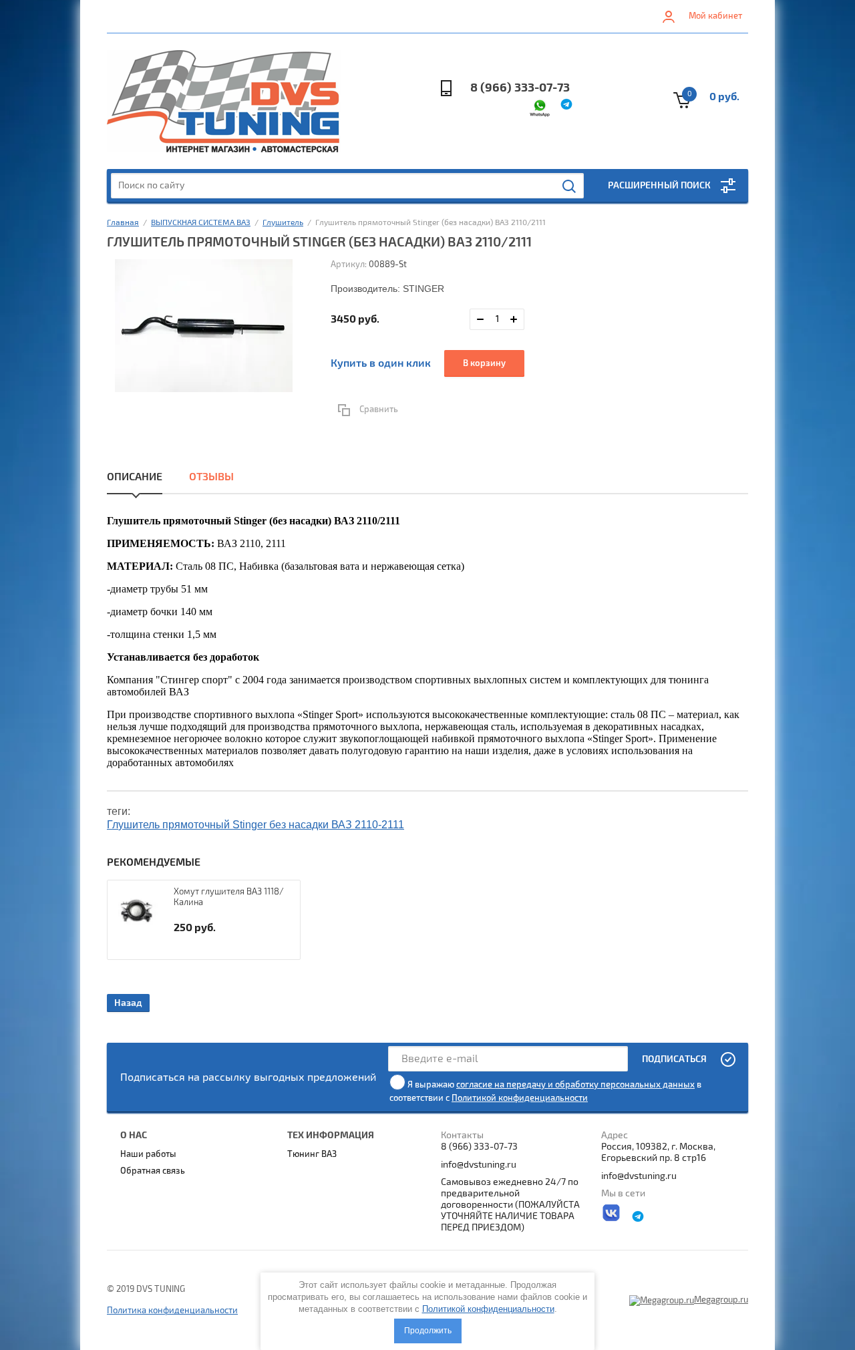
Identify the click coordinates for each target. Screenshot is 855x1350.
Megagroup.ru (721, 1300)
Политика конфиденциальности (172, 1310)
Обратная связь (152, 1171)
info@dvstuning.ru (478, 1164)
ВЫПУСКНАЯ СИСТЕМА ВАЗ (200, 223)
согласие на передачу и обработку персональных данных (575, 1084)
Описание (134, 477)
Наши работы (148, 1154)
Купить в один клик (381, 363)
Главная (123, 223)
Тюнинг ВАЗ (312, 1154)
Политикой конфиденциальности (520, 1098)
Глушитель (283, 223)
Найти (569, 186)
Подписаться (674, 1059)
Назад (128, 1003)
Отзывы (211, 477)
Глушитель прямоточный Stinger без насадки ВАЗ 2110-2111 (255, 824)
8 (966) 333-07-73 (520, 88)
